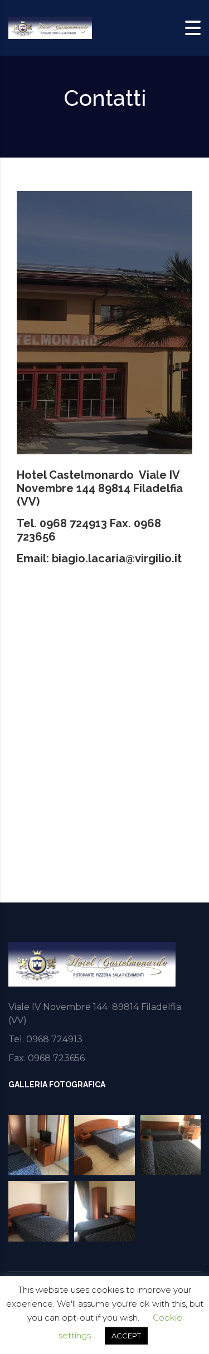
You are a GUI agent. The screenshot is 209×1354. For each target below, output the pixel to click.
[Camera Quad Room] (104, 1145)
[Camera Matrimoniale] (38, 1211)
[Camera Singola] (38, 1145)
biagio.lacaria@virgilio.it (117, 558)
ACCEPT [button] (126, 1335)
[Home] (50, 27)
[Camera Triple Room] (170, 1145)
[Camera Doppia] (104, 1211)
